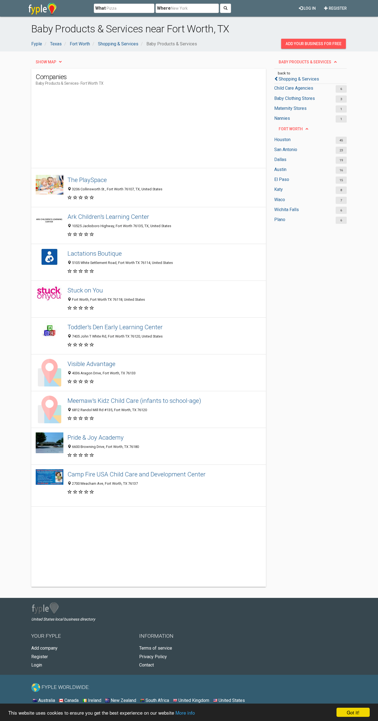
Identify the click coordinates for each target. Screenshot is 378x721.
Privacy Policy (153, 656)
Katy (278, 189)
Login (36, 665)
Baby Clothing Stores (294, 98)
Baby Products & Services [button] (305, 62)
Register (337, 8)
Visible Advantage (91, 363)
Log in (309, 8)
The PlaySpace (87, 179)
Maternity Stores (290, 108)
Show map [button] (46, 62)
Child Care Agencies (293, 88)
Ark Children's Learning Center (108, 216)
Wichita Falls (286, 209)
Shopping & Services (299, 79)
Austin (280, 169)
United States (231, 700)
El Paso (281, 179)
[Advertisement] (136, 129)
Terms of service (155, 648)
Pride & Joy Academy (96, 437)
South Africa (156, 700)
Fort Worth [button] (291, 129)
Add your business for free (313, 44)
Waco (279, 199)
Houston (282, 139)
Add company (44, 648)
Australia (46, 700)
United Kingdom (193, 700)
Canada (71, 700)
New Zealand (123, 700)
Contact (146, 665)
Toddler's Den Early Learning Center (115, 327)
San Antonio (285, 149)
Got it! (353, 712)
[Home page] (42, 8)
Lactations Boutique (95, 253)
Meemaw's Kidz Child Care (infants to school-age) (134, 400)
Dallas (280, 159)
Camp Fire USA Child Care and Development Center (137, 474)
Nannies (282, 118)
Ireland (94, 700)
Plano (279, 219)
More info (185, 712)
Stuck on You (85, 290)
